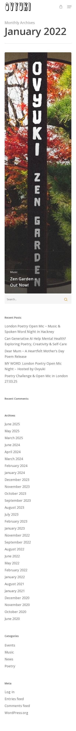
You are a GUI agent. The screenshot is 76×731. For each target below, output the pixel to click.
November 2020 (17, 605)
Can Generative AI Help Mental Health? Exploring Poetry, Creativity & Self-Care (36, 341)
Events (10, 645)
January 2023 (15, 528)
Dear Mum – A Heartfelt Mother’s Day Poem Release (34, 354)
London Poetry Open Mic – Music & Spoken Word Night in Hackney (32, 329)
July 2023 (11, 514)
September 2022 (18, 542)
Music (14, 272)
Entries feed (14, 699)
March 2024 (14, 459)
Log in (9, 692)
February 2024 (16, 465)
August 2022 (14, 549)
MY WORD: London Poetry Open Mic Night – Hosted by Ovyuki (33, 366)
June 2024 (12, 445)
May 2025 (12, 431)
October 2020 (15, 612)
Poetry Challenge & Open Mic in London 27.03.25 (36, 379)
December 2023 (17, 479)
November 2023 (17, 486)
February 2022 (16, 570)
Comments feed (17, 706)
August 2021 (14, 584)
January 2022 (15, 577)
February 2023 (16, 521)
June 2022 (12, 556)
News (9, 659)
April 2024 (12, 452)
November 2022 (17, 535)
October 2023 (15, 493)
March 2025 (14, 438)
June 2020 (12, 618)
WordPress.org (16, 713)
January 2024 (15, 472)
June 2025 (12, 424)
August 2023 (14, 507)
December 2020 (17, 598)
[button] (69, 7)
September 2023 (18, 500)
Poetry (10, 666)
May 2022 (12, 563)
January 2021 (15, 591)
